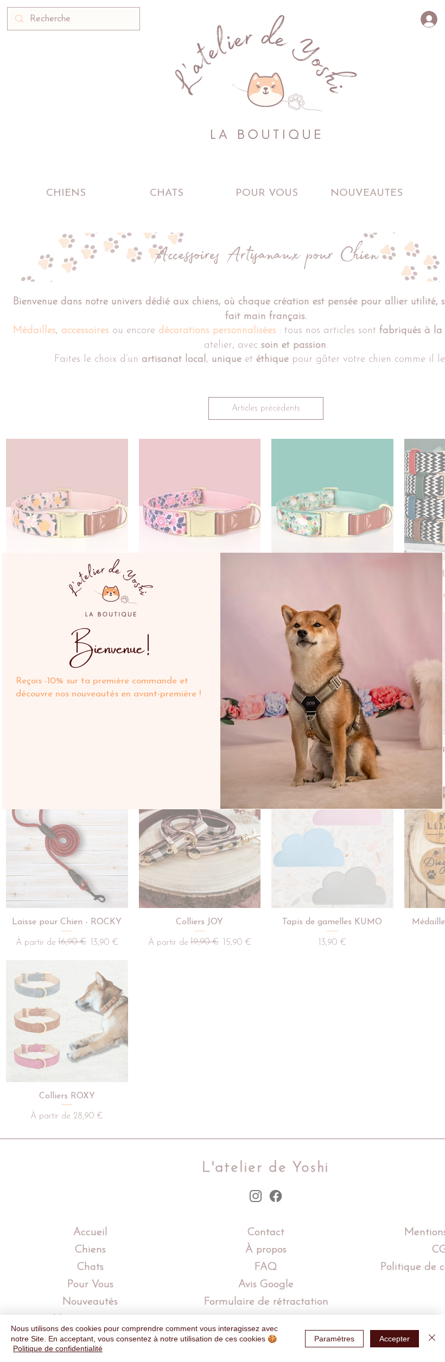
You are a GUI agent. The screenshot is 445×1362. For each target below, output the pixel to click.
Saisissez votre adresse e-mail (100, 716)
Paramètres (334, 1338)
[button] (431, 563)
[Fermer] (431, 1338)
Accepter (394, 1338)
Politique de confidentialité (58, 1348)
